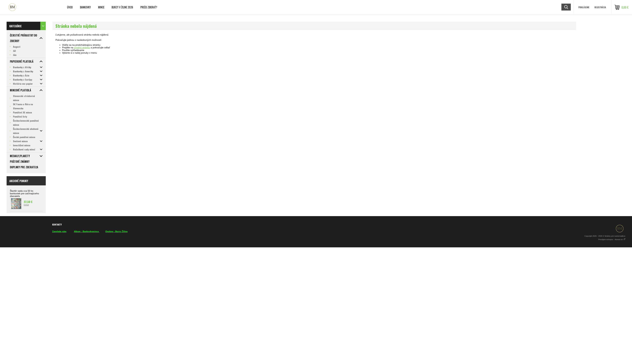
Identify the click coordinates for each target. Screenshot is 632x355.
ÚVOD (70, 7)
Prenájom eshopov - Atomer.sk (610, 239)
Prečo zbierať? (148, 7)
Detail (26, 205)
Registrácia (600, 7)
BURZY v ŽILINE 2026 (122, 7)
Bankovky (85, 7)
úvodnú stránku (82, 47)
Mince (101, 7)
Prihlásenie (583, 7)
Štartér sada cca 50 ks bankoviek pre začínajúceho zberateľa (24, 193)
